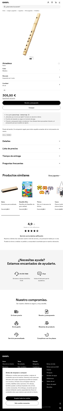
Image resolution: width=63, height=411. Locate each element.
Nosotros (5, 367)
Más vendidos (22, 367)
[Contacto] (60, 403)
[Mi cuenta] (48, 2)
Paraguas (49, 373)
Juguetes (20, 10)
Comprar (31, 108)
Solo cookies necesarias (22, 403)
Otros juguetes (28, 10)
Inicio (3, 10)
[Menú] (59, 2)
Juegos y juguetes (11, 10)
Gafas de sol (50, 381)
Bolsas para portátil (53, 367)
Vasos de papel (51, 384)
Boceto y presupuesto (31, 103)
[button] (31, 70)
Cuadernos (36, 367)
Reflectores (50, 378)
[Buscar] (4, 6)
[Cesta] (55, 2)
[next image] (59, 33)
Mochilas (49, 387)
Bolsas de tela (51, 364)
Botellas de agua (52, 375)
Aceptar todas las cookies (22, 398)
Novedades (21, 364)
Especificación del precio (8, 98)
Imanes (49, 370)
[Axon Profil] (5, 2)
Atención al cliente (8, 364)
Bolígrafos (36, 364)
